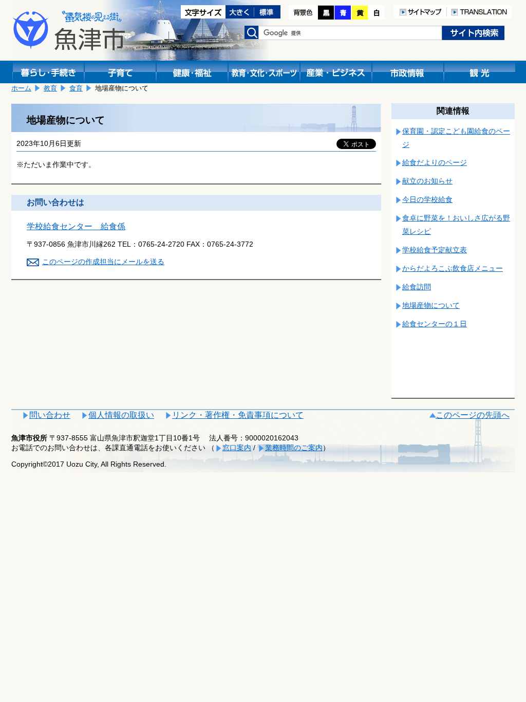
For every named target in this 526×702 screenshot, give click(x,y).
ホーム (21, 88)
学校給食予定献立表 (434, 250)
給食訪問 (416, 287)
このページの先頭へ (473, 415)
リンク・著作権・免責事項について (238, 415)
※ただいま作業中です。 (56, 164)
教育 (50, 88)
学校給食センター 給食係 (76, 226)
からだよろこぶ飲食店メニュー (452, 268)
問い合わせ (49, 415)
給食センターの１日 (434, 324)
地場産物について (431, 305)
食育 (76, 88)
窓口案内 (236, 448)
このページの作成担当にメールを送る (103, 261)
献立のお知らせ (427, 181)
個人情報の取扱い (121, 415)
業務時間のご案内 (294, 448)
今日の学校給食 (427, 199)
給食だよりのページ (434, 162)
